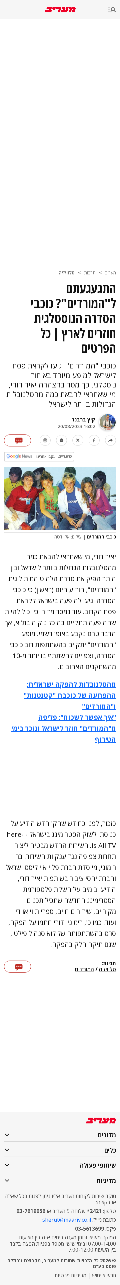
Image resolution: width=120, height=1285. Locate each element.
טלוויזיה (67, 272)
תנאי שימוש (104, 1275)
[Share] (110, 440)
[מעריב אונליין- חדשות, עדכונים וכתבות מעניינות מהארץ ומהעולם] (60, 9)
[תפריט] (114, 10)
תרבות (90, 272)
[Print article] (45, 440)
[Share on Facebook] (94, 440)
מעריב (110, 272)
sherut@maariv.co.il (66, 1219)
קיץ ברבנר (83, 419)
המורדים (84, 970)
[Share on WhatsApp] (61, 440)
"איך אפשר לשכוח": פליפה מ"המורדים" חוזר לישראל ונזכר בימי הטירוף (63, 728)
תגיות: (109, 964)
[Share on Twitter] (77, 440)
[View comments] (17, 440)
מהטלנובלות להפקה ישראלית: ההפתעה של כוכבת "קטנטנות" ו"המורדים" (70, 695)
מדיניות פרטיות (70, 1275)
